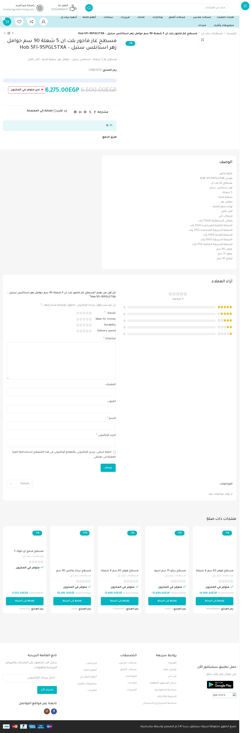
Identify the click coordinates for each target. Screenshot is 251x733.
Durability (109, 325)
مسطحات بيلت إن (212, 33)
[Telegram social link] (75, 112)
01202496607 (59, 9)
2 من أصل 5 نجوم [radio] (87, 313)
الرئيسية (231, 33)
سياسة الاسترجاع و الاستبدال (159, 703)
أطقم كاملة (90, 670)
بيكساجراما (146, 726)
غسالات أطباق (128, 669)
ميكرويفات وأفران (87, 684)
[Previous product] (13, 33)
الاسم (111, 418)
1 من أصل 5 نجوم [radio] (90, 313)
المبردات (92, 690)
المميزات (110, 384)
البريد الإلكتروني (106, 435)
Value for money (105, 319)
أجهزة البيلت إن (88, 677)
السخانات (91, 663)
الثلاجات (132, 683)
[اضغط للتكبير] (202, 40)
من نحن (172, 676)
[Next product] (5, 33)
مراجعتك (109, 338)
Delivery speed (106, 330)
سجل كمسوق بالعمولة (163, 683)
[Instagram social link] (47, 711)
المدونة (172, 663)
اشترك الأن (47, 690)
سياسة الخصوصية (165, 690)
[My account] (43, 22)
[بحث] (89, 8)
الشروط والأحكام (166, 696)
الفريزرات (131, 690)
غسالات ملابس (127, 663)
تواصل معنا (169, 669)
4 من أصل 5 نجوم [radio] (80, 313)
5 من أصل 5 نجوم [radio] (77, 313)
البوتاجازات (130, 676)
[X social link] (90, 112)
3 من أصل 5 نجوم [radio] (83, 313)
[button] (214, 601)
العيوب (111, 401)
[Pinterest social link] (85, 112)
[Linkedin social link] (80, 112)
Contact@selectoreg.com (19, 9)
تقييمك (110, 313)
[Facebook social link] (95, 112)
